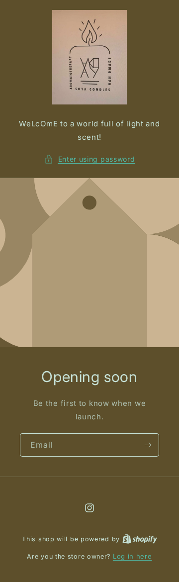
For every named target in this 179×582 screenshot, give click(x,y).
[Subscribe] (148, 445)
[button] (89, 159)
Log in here (132, 556)
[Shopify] (139, 539)
